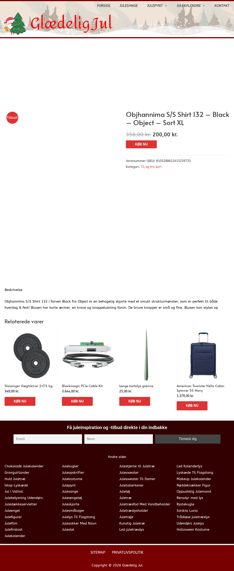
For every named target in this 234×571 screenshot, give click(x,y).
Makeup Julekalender (194, 479)
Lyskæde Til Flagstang (195, 473)
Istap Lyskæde (16, 485)
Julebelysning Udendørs (24, 498)
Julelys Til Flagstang (78, 517)
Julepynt (155, 6)
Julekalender (15, 536)
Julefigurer (13, 517)
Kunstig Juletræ (132, 523)
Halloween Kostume (193, 529)
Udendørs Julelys (190, 523)
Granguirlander (17, 473)
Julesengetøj (72, 498)
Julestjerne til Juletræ (137, 466)
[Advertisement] (117, 76)
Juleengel (12, 511)
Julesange (129, 6)
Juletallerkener (131, 485)
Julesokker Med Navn (79, 523)
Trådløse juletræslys (193, 517)
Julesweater (128, 473)
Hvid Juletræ (15, 479)
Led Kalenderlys (189, 466)
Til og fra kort (151, 167)
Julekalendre (189, 6)
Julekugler (70, 466)
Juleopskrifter (73, 473)
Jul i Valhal (14, 491)
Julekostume (72, 479)
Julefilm (11, 523)
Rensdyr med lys (190, 498)
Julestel (68, 529)
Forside (103, 6)
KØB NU (141, 144)
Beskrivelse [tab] (13, 290)
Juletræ (125, 498)
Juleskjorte (70, 504)
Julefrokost (13, 529)
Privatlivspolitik (128, 552)
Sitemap (97, 552)
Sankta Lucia (187, 511)
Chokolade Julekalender (24, 466)
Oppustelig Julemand (194, 491)
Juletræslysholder (133, 511)
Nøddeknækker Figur (193, 485)
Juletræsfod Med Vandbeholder (144, 504)
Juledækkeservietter (21, 504)
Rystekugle (185, 504)
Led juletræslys (131, 529)
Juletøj (124, 491)
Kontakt (222, 6)
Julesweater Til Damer (137, 479)
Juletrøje (126, 517)
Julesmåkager (73, 511)
